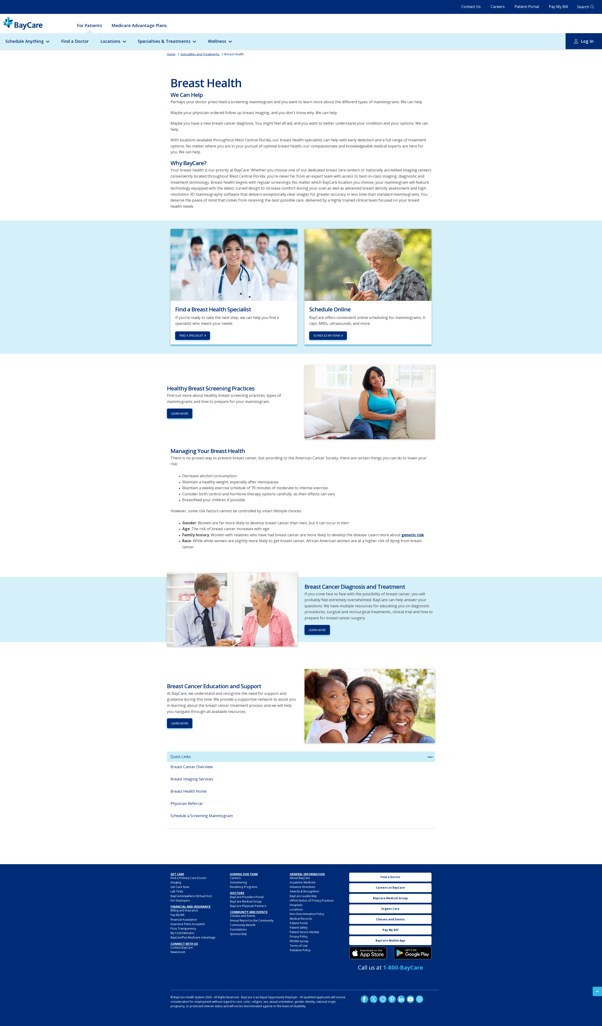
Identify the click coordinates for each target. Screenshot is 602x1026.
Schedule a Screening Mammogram (201, 815)
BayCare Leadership (303, 896)
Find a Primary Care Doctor (188, 878)
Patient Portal (527, 6)
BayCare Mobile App (390, 940)
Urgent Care (390, 909)
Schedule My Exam (326, 336)
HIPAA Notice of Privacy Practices (312, 901)
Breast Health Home (188, 791)
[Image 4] (413, 953)
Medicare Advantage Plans (139, 25)
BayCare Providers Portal (247, 897)
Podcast (419, 999)
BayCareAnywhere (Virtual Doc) (191, 896)
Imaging (175, 882)
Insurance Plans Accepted (187, 924)
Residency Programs (243, 887)
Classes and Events (242, 916)
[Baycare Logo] (22, 23)
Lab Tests (176, 891)
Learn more (317, 630)
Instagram (383, 999)
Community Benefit (242, 925)
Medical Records (301, 919)
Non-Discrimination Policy (307, 914)
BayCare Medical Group (246, 901)
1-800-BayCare (403, 967)
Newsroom (177, 952)
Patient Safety (299, 928)
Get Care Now (179, 887)
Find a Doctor (75, 41)
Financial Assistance (183, 920)
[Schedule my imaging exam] (368, 264)
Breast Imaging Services (191, 779)
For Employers (180, 901)
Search (583, 6)
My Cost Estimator (182, 933)
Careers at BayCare (390, 888)
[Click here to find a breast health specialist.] (233, 264)
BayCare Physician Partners (248, 906)
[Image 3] (368, 953)
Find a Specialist (191, 336)
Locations (110, 41)
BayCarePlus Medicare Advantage (192, 937)
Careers (498, 6)
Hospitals (296, 905)
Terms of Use (299, 946)
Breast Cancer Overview (191, 766)
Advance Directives (302, 887)
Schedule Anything (24, 41)
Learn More (179, 414)
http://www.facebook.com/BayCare (364, 999)
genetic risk (412, 534)
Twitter (373, 999)
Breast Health (234, 54)
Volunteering (238, 882)
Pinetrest (392, 999)
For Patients (89, 25)
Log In (587, 41)
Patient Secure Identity (304, 932)
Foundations (238, 929)
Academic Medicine (303, 882)
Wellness (217, 41)
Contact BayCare (181, 948)
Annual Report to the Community (251, 921)
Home (171, 54)
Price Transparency (183, 929)
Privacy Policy (299, 937)
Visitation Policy (300, 950)
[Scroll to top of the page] (597, 991)
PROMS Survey (299, 941)
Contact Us (471, 6)
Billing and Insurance (184, 910)
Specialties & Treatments (164, 41)
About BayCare (300, 878)
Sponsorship (238, 934)
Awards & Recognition (304, 891)
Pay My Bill (558, 6)
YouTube (410, 999)
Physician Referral (186, 803)
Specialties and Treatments (199, 54)
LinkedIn (401, 999)
